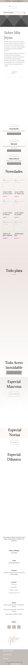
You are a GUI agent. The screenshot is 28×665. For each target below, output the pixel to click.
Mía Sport (14, 144)
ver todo (13, 521)
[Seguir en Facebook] (9, 627)
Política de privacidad (8, 650)
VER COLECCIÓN (14, 133)
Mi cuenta (14, 584)
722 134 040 (14, 552)
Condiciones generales (14, 592)
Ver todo (14, 394)
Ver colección (14, 260)
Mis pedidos (14, 587)
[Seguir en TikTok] (19, 627)
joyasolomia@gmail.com (14, 562)
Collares (14, 320)
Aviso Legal (5, 658)
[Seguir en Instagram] (14, 627)
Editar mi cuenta (14, 590)
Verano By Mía (14, 129)
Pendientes (14, 341)
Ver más (15, 442)
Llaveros (14, 492)
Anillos (14, 330)
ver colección (14, 372)
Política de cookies (7, 654)
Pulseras (14, 309)
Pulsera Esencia (14, 159)
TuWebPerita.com (15, 664)
